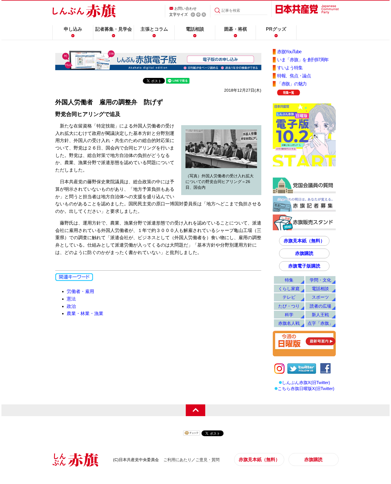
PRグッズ (276, 29)
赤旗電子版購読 (304, 265)
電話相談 (195, 29)
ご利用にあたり (177, 459)
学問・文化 (320, 280)
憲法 (71, 298)
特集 (289, 280)
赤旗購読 (304, 253)
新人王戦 (320, 314)
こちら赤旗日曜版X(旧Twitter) (306, 388)
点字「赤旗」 (320, 323)
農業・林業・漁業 (85, 313)
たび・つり (289, 306)
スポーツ (320, 297)
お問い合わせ (185, 8)
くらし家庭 (289, 288)
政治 (71, 306)
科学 (289, 314)
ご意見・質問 (208, 459)
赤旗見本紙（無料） (304, 240)
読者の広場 (320, 306)
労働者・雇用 (80, 291)
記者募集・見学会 (113, 29)
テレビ (289, 297)
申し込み (73, 29)
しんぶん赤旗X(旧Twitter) (306, 382)
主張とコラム (154, 29)
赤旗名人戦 (289, 323)
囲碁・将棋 (235, 29)
